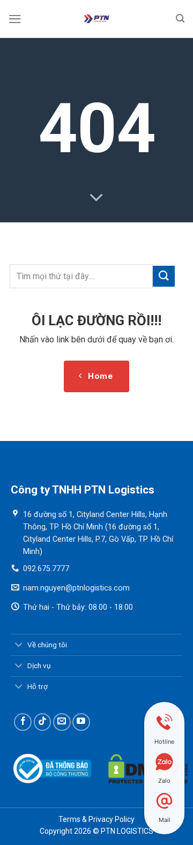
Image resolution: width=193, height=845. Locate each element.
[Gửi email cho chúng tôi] (62, 722)
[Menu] (15, 19)
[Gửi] (163, 276)
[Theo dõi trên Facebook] (23, 722)
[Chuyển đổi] (19, 645)
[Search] (180, 18)
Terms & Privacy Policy (96, 819)
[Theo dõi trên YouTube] (81, 722)
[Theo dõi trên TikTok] (42, 722)
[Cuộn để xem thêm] (96, 198)
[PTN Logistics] (96, 18)
